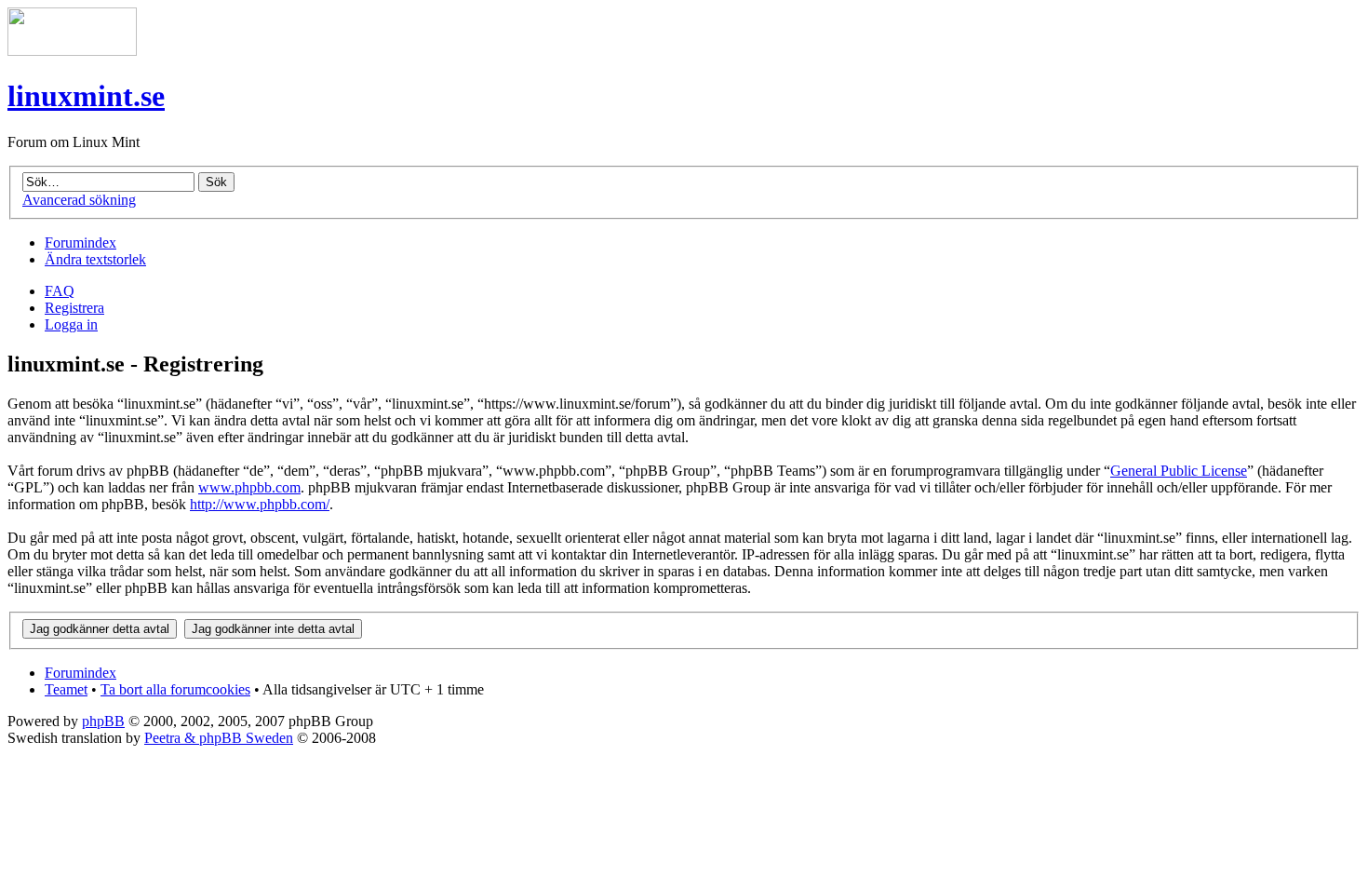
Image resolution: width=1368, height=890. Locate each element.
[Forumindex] (72, 51)
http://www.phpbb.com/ (259, 504)
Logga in (71, 324)
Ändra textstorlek (95, 259)
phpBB (103, 721)
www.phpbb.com (249, 487)
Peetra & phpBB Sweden (218, 738)
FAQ (59, 291)
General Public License (1178, 471)
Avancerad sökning (79, 200)
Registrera (74, 308)
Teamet (66, 689)
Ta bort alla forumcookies (175, 689)
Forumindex (80, 242)
